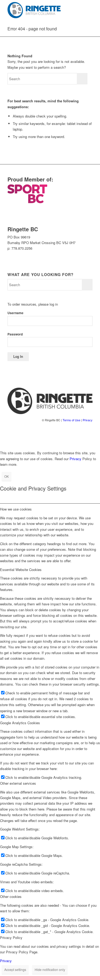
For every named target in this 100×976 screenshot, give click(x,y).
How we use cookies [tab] (16, 509)
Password (15, 334)
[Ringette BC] (41, 10)
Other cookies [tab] (11, 896)
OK (6, 476)
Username (15, 313)
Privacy (88, 420)
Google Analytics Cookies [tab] (20, 722)
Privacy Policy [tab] (11, 937)
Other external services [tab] (18, 783)
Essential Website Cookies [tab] (21, 569)
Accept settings (15, 969)
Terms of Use (71, 420)
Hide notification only (50, 969)
